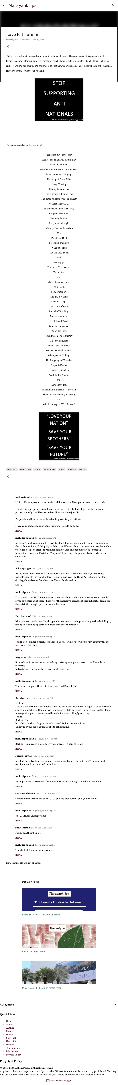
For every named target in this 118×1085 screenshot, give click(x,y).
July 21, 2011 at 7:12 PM (45, 681)
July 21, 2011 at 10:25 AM (38, 657)
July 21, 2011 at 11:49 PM (42, 698)
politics (72, 469)
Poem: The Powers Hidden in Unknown (41, 914)
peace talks (49, 469)
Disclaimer (12, 1051)
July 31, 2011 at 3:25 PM (45, 845)
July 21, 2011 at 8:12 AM (42, 616)
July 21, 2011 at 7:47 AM (43, 568)
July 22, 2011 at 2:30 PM (45, 776)
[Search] (114, 5)
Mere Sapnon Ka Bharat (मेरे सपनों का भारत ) (41, 988)
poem (61, 469)
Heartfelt (11, 1041)
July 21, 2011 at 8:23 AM (45, 637)
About (9, 1024)
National (11, 469)
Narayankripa (23, 5)
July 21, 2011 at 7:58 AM (45, 592)
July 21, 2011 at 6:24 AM (45, 538)
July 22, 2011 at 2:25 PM (44, 756)
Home (9, 1021)
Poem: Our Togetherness (34, 951)
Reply (18, 531)
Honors (10, 1044)
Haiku (9, 1034)
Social (82, 469)
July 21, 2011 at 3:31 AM (43, 497)
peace (37, 469)
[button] (8, 46)
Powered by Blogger (61, 1080)
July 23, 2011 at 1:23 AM (45, 811)
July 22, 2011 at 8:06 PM (47, 793)
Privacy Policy (14, 1055)
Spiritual (11, 1038)
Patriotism (25, 469)
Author (10, 1028)
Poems (9, 1031)
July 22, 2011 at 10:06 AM (46, 739)
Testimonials (13, 1048)
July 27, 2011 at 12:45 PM (41, 828)
